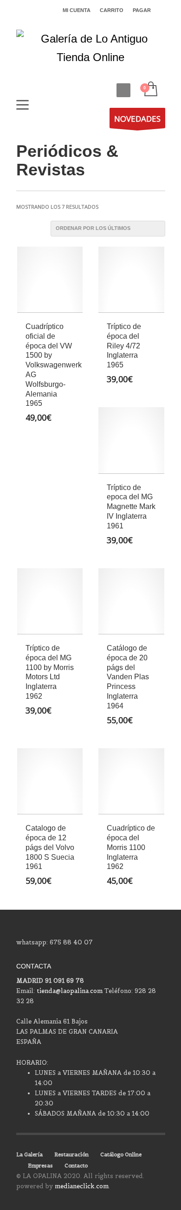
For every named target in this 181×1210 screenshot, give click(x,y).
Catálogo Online (121, 1154)
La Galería (29, 1154)
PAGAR (142, 10)
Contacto (76, 1165)
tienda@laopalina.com (70, 991)
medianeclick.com (82, 1186)
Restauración (71, 1154)
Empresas (40, 1165)
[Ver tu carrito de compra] (150, 90)
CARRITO (111, 10)
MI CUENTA (76, 10)
